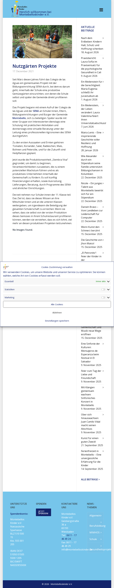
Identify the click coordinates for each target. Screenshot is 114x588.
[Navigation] (101, 10)
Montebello (19, 118)
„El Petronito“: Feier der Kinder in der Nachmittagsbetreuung (92, 258)
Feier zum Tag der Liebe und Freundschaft (91, 374)
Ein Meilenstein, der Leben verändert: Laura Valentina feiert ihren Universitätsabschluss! (92, 114)
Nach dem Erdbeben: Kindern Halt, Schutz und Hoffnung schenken (92, 43)
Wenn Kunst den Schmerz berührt (90, 228)
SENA (36, 111)
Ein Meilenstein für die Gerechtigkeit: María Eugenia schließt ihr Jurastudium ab (91, 89)
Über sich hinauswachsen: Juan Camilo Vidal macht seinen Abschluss (90, 421)
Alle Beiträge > (90, 479)
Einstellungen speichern (57, 320)
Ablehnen (57, 312)
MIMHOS (95, 532)
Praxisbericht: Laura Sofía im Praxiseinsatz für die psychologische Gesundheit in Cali (91, 65)
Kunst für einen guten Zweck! (89, 440)
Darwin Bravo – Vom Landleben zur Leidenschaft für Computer (92, 212)
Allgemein (95, 515)
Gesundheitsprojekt (96, 549)
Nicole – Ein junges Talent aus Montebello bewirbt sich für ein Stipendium (92, 190)
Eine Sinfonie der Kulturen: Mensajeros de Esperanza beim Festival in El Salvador (90, 352)
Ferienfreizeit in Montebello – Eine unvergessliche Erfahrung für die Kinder (91, 458)
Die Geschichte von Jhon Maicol (91, 241)
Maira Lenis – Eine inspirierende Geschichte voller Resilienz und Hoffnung (91, 139)
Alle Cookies (57, 304)
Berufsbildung (96, 525)
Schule (93, 539)
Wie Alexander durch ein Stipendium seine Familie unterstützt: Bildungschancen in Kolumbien (92, 165)
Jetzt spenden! (43, 512)
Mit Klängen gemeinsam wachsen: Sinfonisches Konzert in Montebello (88, 396)
